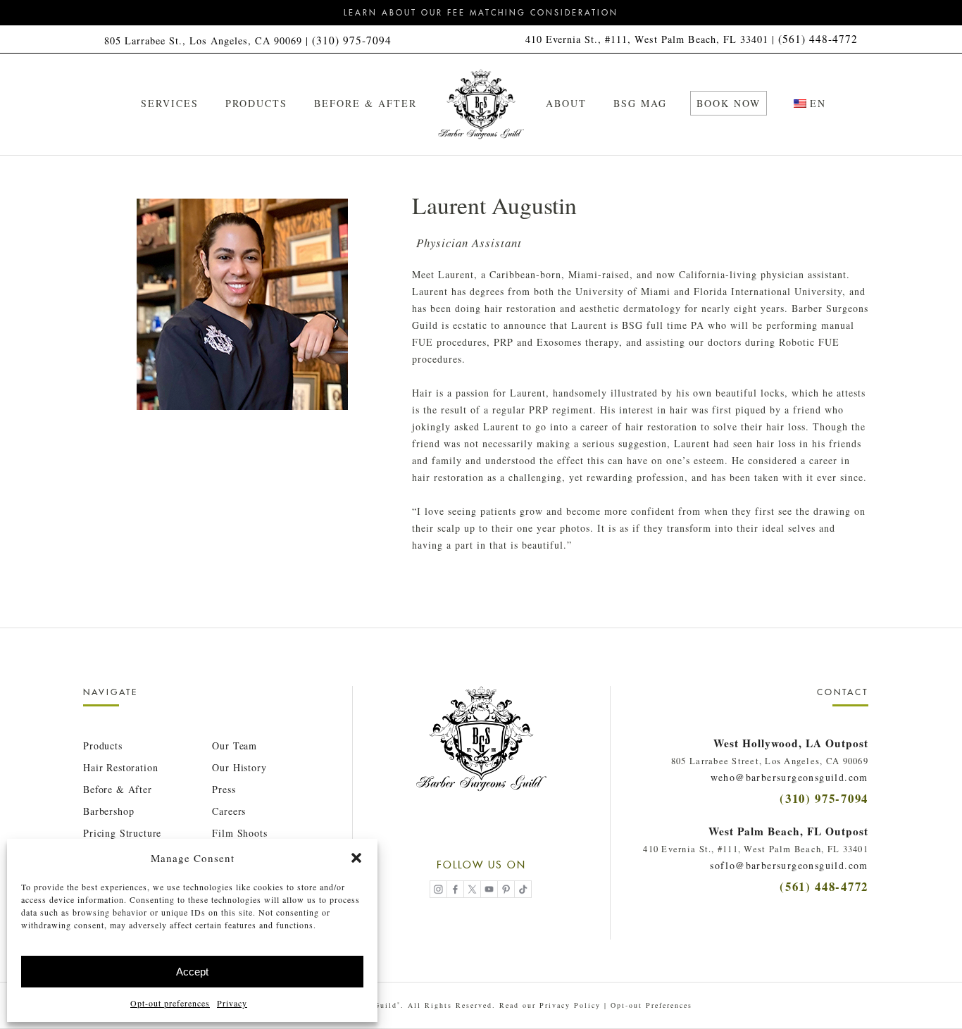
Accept (192, 972)
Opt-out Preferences (651, 1005)
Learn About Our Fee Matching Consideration (481, 13)
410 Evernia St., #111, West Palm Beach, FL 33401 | (651, 39)
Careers (229, 811)
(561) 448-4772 (818, 39)
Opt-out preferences (170, 1003)
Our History (239, 767)
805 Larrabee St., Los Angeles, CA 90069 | (208, 40)
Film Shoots (239, 833)
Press (223, 789)
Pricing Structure (122, 833)
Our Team (234, 745)
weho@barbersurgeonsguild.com (789, 777)
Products (103, 745)
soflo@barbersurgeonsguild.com (789, 865)
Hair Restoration (120, 767)
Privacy (232, 1003)
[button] (356, 858)
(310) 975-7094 (352, 40)
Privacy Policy (570, 1005)
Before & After (117, 789)
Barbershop (108, 811)
